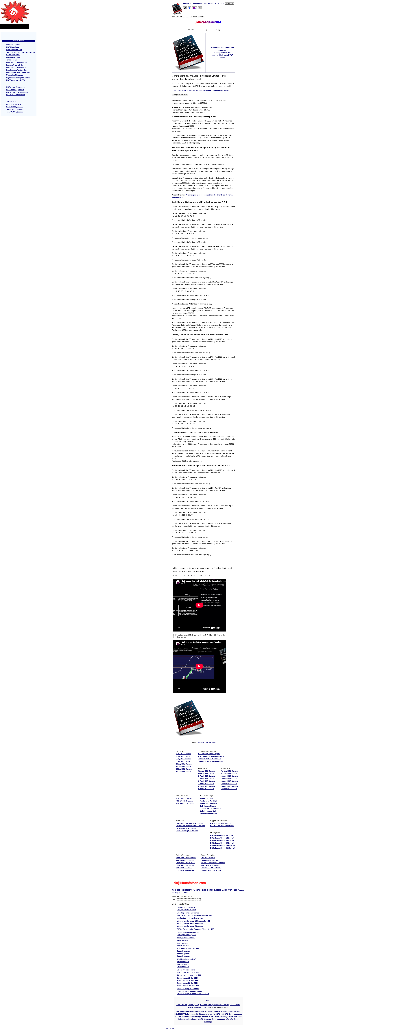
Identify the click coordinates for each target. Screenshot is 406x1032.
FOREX (210, 890)
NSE (174, 890)
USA (230, 890)
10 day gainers (183, 945)
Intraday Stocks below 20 (16, 67)
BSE (178, 890)
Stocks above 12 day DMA (187, 978)
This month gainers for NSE (188, 948)
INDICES (217, 890)
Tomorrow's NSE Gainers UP (209, 759)
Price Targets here (193, 195)
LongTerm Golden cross (185, 863)
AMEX (224, 890)
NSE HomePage (12, 47)
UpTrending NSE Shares (186, 828)
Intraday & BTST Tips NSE (210, 808)
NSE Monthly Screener (185, 803)
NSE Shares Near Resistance (222, 826)
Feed (208, 1000)
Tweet (214, 742)
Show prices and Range (180, 94)
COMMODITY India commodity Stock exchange (193, 1014)
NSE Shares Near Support (220, 823)
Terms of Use (181, 1005)
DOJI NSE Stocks (208, 858)
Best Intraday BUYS (14, 104)
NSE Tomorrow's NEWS (15, 80)
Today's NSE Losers (14, 112)
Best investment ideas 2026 (188, 932)
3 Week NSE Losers (206, 784)
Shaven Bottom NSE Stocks (212, 870)
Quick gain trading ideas (186, 935)
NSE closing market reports (209, 754)
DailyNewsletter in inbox (186, 910)
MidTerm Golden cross (185, 860)
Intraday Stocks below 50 (16, 65)
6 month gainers (183, 956)
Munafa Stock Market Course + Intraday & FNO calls (204, 3)
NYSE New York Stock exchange (188, 1017)
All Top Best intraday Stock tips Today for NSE (195, 929)
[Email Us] (194, 7)
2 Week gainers (183, 962)
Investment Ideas (13, 57)
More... (186, 892)
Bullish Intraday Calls (208, 811)
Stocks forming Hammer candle (189, 991)
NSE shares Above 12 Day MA (222, 838)
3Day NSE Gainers (183, 754)
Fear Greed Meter (13, 55)
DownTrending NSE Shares (187, 831)
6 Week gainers (183, 967)
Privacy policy (193, 1005)
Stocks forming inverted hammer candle (193, 994)
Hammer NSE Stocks (209, 860)
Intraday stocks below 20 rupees (190, 926)
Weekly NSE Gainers (206, 771)
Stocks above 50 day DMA (187, 983)
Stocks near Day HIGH (208, 801)
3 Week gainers (183, 964)
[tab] (185, 7)
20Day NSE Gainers (184, 769)
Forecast (194, 90)
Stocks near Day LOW (208, 803)
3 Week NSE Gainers (206, 781)
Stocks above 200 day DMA (188, 986)
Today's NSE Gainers (14, 109)
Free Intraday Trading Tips (16, 70)
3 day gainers (182, 940)
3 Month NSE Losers (229, 784)
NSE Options (177, 892)
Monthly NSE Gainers (229, 771)
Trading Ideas (11, 60)
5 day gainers (182, 943)
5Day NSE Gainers (183, 759)
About (210, 1005)
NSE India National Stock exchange (190, 1011)
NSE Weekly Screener (184, 801)
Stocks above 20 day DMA (187, 980)
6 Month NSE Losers (229, 789)
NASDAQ (196, 890)
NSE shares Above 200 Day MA (222, 848)
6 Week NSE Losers (206, 789)
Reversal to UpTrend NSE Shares (189, 823)
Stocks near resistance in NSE (189, 975)
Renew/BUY (229, 3)
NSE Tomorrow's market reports (211, 756)
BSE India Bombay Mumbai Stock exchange (222, 1011)
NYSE (204, 890)
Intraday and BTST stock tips (18, 72)
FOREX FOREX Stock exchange (215, 1017)
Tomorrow (203, 90)
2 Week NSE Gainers (206, 776)
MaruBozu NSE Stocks (210, 865)
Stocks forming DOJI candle (188, 989)
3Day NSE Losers (183, 756)
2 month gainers (183, 951)
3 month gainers (183, 954)
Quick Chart (177, 90)
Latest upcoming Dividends (188, 913)
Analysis (225, 90)
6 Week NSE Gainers (206, 786)
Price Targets (212, 90)
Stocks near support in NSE (188, 972)
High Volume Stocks (208, 806)
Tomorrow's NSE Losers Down (210, 761)
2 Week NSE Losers (206, 779)
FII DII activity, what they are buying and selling (195, 915)
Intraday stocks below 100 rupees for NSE (193, 921)
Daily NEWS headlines (186, 907)
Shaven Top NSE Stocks (211, 868)
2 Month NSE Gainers (229, 776)
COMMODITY (186, 890)
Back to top (170, 1028)
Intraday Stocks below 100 (16, 62)
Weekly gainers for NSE (186, 959)
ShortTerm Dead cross (185, 865)
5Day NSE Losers (183, 761)
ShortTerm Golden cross (186, 858)
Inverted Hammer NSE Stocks (213, 863)
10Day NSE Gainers (184, 764)
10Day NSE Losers (183, 766)
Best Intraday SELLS (14, 107)
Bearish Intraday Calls (208, 814)
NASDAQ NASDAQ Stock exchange (227, 1014)
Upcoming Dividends (14, 75)
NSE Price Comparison (15, 95)
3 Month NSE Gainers (229, 781)
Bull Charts (186, 90)
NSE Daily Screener (184, 798)
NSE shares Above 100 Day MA (222, 845)
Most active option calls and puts (190, 918)
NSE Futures (239, 890)
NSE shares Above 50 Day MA (222, 843)
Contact (203, 1005)
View (220, 90)
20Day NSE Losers (183, 771)
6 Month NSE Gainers (229, 786)
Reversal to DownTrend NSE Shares (190, 826)
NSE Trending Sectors (15, 90)
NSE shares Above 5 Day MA (221, 835)
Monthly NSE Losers (229, 773)
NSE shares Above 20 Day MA (222, 840)
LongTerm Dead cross (185, 870)
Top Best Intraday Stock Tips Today (20, 52)
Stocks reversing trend (186, 970)
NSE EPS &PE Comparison (17, 92)
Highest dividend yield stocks (18, 78)
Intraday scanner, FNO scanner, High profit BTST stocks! (222, 55)
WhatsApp (201, 742)
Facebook (208, 742)
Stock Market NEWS (14, 50)
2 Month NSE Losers (229, 779)
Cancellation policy (221, 1005)
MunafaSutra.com (202, 1007)
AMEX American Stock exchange (211, 1019)
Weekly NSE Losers (206, 773)
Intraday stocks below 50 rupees (190, 923)
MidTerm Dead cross (184, 868)
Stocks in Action (206, 798)
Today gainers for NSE (186, 938)
